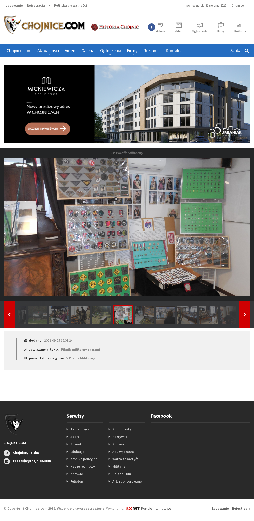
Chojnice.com (19, 50)
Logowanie (14, 5)
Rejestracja (36, 5)
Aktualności (79, 429)
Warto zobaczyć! (125, 459)
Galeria (87, 50)
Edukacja (77, 451)
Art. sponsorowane (127, 481)
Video (70, 50)
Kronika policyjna (83, 459)
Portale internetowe (156, 508)
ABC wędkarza (123, 451)
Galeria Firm (121, 474)
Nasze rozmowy (82, 466)
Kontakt (173, 50)
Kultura (118, 444)
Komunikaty (121, 429)
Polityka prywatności (70, 5)
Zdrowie (76, 474)
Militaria (119, 466)
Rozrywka (119, 436)
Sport (74, 436)
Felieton (76, 481)
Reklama (151, 50)
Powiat (75, 444)
